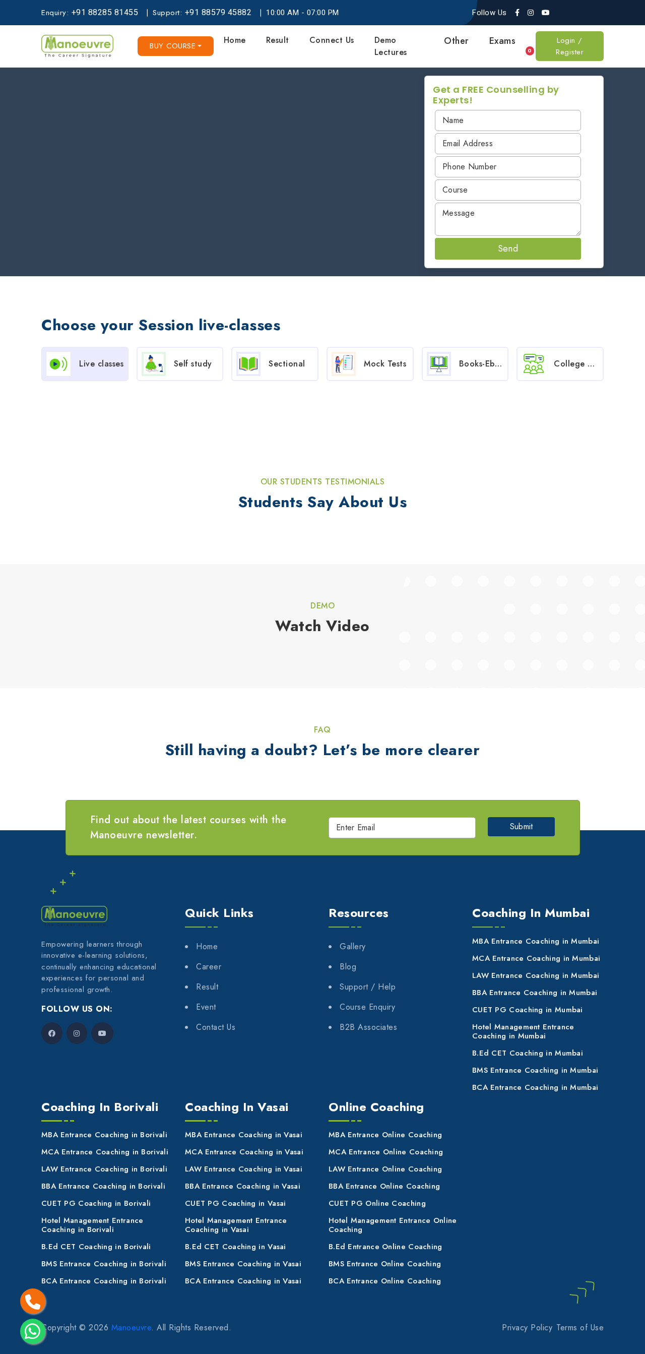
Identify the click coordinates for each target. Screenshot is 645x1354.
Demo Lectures (390, 46)
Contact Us (215, 1027)
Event (206, 1007)
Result (277, 40)
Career (208, 966)
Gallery (353, 946)
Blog (348, 966)
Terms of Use (580, 1327)
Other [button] (456, 40)
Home (235, 40)
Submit (521, 826)
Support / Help (368, 987)
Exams (502, 40)
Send (508, 248)
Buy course (173, 45)
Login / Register (570, 46)
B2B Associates (368, 1027)
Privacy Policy (527, 1327)
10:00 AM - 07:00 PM (302, 12)
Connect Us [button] (331, 40)
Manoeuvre (131, 1327)
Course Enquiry (367, 1007)
